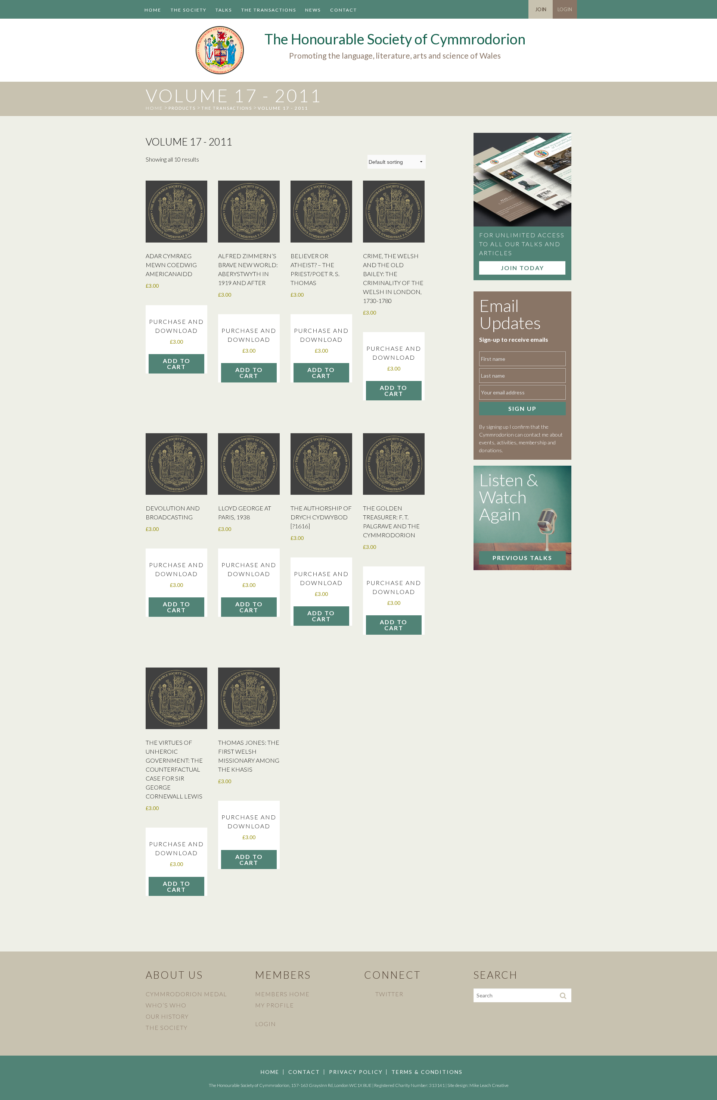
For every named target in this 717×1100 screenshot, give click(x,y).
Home (153, 10)
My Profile (274, 1005)
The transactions (268, 10)
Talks (223, 10)
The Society (189, 10)
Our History (167, 1016)
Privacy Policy (356, 1072)
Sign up (522, 408)
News (313, 10)
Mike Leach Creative (489, 1085)
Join (540, 9)
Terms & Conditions (427, 1072)
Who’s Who (166, 1005)
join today (522, 267)
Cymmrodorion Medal (186, 993)
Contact (343, 10)
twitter (389, 993)
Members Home (282, 993)
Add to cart (176, 363)
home (154, 108)
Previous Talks (522, 557)
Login (565, 9)
